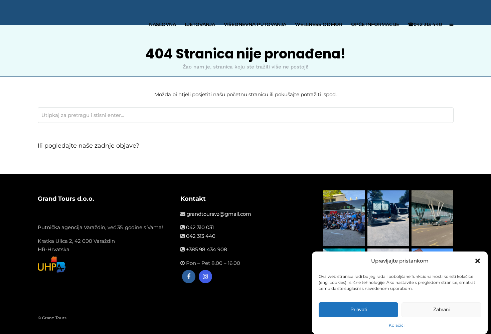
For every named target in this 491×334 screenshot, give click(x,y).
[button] (477, 261)
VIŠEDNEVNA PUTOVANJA (255, 24)
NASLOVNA (162, 24)
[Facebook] (188, 276)
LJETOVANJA (200, 24)
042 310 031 (200, 227)
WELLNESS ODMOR (318, 24)
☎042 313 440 (425, 24)
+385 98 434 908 (206, 249)
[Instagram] (205, 276)
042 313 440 (200, 236)
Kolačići (396, 325)
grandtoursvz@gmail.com (219, 214)
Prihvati (358, 309)
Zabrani (441, 309)
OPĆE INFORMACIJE (375, 24)
